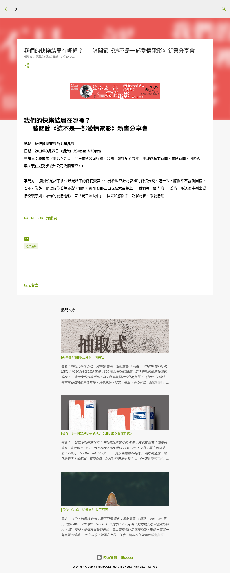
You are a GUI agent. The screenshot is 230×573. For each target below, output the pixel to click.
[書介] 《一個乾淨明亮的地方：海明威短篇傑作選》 (97, 433)
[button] (26, 66)
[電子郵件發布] (26, 240)
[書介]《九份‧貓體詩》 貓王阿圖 (84, 510)
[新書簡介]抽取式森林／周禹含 (82, 357)
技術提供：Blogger (117, 557)
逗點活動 (31, 246)
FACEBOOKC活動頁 (40, 218)
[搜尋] (26, 8)
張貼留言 (31, 285)
